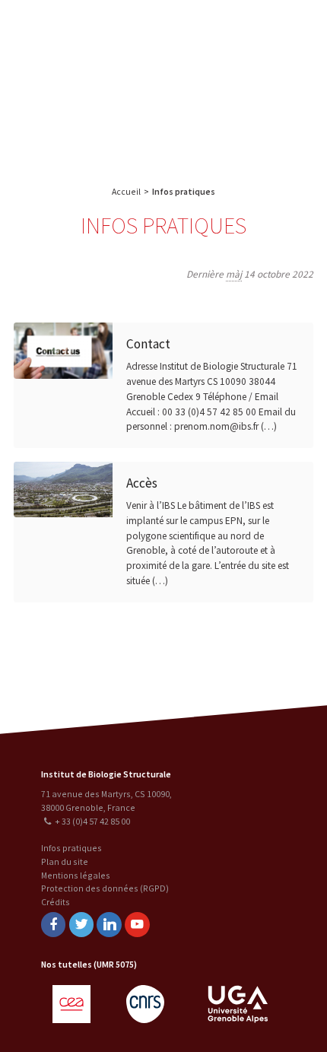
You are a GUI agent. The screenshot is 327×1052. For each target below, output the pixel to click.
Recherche (277, 28)
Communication (238, 89)
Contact (148, 343)
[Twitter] (81, 924)
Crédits (55, 901)
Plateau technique (237, 58)
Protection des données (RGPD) (105, 888)
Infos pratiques (71, 847)
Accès (141, 483)
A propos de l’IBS (208, 28)
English (91, 85)
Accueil (126, 191)
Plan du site (64, 861)
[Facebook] (53, 924)
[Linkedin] (109, 924)
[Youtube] (137, 924)
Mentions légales (75, 875)
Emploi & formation (238, 119)
